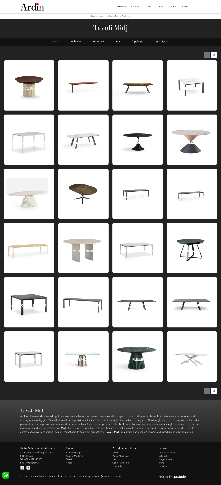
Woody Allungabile (137, 251)
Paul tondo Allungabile (192, 251)
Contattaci (164, 466)
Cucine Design (73, 452)
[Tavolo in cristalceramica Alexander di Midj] (83, 140)
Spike (83, 360)
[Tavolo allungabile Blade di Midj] (192, 194)
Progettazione (165, 459)
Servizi (150, 6)
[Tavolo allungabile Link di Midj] (83, 194)
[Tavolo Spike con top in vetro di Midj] (83, 356)
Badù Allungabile (29, 251)
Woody (29, 360)
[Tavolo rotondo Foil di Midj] (83, 248)
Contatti (186, 6)
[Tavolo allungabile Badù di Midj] (29, 248)
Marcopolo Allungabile (29, 305)
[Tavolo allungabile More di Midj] (83, 85)
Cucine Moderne (74, 456)
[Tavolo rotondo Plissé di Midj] (137, 356)
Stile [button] (118, 42)
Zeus (137, 88)
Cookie (95, 476)
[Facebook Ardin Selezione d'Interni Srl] (22, 468)
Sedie (69, 462)
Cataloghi (163, 456)
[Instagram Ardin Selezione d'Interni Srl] (28, 468)
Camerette (117, 466)
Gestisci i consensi (113, 476)
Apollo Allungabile (83, 305)
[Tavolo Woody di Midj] (29, 356)
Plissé (137, 360)
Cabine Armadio (120, 462)
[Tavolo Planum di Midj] (192, 85)
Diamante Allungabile (137, 197)
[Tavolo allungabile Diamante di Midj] (137, 194)
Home (92, 16)
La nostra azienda (167, 452)
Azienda (121, 6)
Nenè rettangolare (29, 143)
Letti (114, 459)
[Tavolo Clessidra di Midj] (192, 140)
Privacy (86, 476)
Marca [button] (55, 42)
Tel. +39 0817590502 (31, 459)
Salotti (115, 452)
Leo (137, 143)
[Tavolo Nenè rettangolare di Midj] (29, 140)
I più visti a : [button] (162, 42)
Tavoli (117, 16)
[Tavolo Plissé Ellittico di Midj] (29, 194)
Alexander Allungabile (192, 305)
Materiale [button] (98, 42)
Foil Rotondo (83, 251)
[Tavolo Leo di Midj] (137, 140)
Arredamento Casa (105, 16)
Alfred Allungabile (137, 305)
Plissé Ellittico (29, 197)
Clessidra (192, 143)
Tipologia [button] (137, 42)
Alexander (83, 143)
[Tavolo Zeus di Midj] (137, 85)
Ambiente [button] (76, 42)
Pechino (191, 360)
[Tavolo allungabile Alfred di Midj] (137, 302)
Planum (192, 88)
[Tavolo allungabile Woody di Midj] (137, 248)
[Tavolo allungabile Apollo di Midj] (83, 302)
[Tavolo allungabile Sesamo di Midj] (29, 85)
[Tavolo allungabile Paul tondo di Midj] (192, 248)
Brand (161, 462)
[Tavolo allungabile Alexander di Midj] (192, 302)
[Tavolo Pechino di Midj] (192, 356)
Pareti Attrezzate (120, 456)
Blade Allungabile (192, 197)
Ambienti (136, 6)
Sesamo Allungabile (29, 88)
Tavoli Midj (126, 16)
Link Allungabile (83, 197)
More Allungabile (83, 88)
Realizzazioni (167, 6)
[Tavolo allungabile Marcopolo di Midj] (29, 302)
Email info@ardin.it (29, 462)
